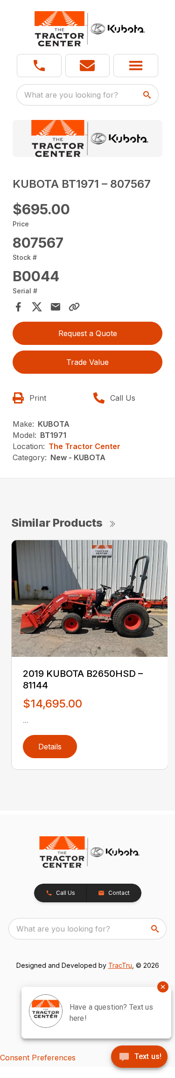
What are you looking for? (71, 94)
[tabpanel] (88, 140)
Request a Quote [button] (87, 333)
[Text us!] (139, 1057)
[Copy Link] (74, 306)
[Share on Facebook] (18, 306)
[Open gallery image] (88, 138)
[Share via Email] (55, 306)
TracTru (120, 965)
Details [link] (50, 746)
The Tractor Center (84, 446)
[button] (39, 65)
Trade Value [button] (87, 362)
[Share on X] (36, 306)
